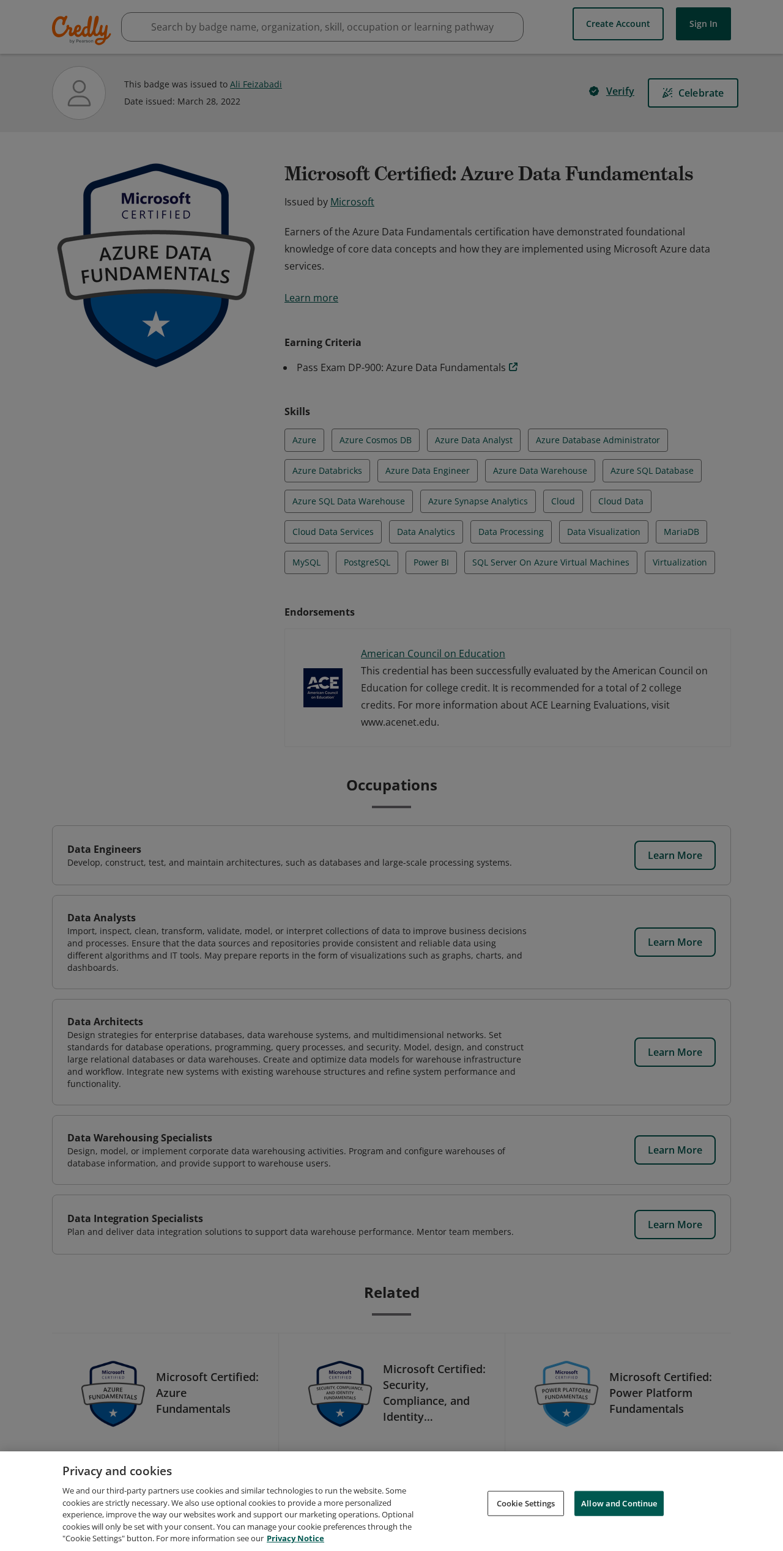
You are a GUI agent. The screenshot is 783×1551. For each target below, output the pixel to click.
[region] (391, 1501)
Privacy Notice (295, 1538)
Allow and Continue (619, 1502)
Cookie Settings (526, 1502)
